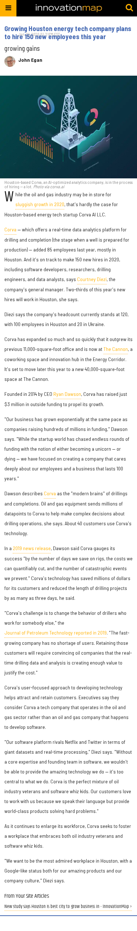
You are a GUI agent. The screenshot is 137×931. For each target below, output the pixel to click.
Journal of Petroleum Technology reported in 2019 (55, 632)
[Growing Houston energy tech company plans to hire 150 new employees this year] (68, 127)
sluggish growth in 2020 (39, 204)
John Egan (30, 60)
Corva (10, 229)
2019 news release (32, 548)
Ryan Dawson (67, 394)
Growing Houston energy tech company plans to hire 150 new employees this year (67, 32)
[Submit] (129, 8)
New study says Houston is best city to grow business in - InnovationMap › (68, 907)
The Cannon (115, 349)
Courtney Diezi (92, 279)
